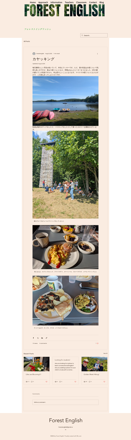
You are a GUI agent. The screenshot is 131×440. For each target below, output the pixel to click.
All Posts (27, 41)
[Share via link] (46, 338)
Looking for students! (62, 360)
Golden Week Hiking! (91, 374)
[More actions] (97, 54)
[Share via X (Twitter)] (38, 338)
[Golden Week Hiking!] (94, 364)
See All (105, 353)
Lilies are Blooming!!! (33, 374)
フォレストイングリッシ (36, 29)
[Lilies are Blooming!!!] (36, 364)
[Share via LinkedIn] (42, 338)
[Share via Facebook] (33, 338)
